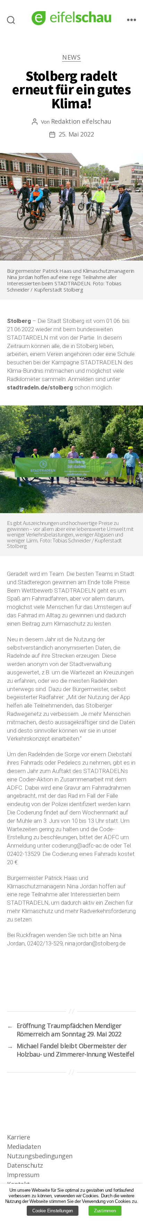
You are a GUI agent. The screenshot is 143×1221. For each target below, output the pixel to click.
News (71, 57)
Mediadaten (24, 1146)
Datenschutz (25, 1165)
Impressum (23, 1174)
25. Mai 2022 (76, 134)
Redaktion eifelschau (81, 121)
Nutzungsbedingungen (40, 1156)
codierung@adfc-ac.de (80, 845)
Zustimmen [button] (105, 1210)
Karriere (18, 1137)
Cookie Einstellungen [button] (52, 1210)
